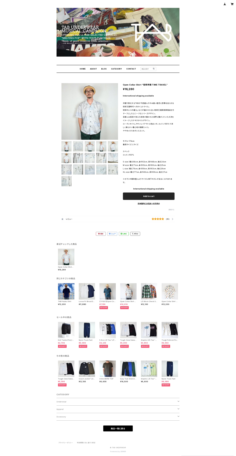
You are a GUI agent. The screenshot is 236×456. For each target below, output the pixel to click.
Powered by (115, 451)
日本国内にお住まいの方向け (149, 203)
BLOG (104, 69)
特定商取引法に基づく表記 (86, 443)
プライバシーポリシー (66, 443)
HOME (83, 69)
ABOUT (93, 69)
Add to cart (148, 196)
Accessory (61, 417)
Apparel (60, 409)
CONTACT (131, 69)
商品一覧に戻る (118, 428)
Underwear (61, 402)
